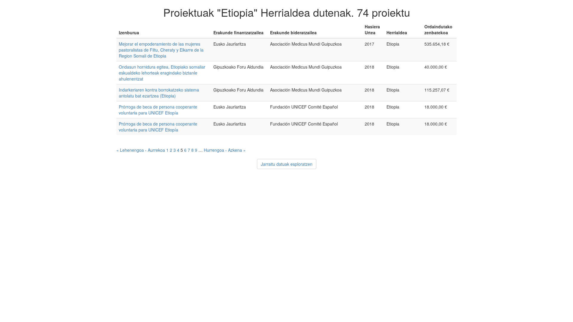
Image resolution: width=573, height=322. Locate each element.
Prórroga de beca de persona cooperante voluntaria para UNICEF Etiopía (158, 110)
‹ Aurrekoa (155, 150)
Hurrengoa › (215, 150)
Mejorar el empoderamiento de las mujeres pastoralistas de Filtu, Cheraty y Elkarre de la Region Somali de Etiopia (161, 50)
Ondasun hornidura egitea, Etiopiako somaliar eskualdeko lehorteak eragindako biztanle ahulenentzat (162, 73)
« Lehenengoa (130, 150)
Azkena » (237, 150)
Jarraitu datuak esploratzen (286, 164)
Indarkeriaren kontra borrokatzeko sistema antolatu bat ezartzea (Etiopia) (159, 93)
